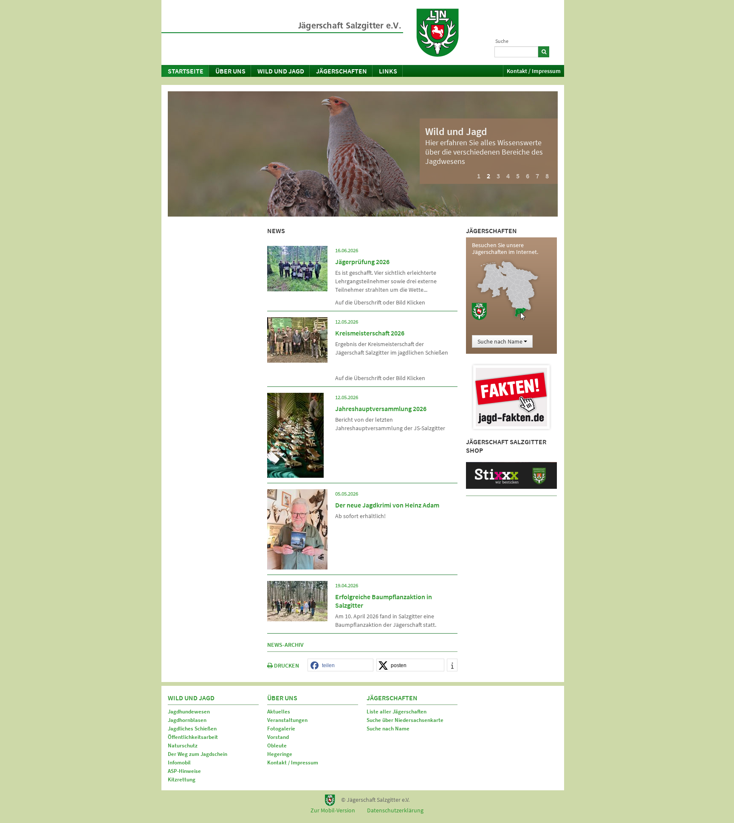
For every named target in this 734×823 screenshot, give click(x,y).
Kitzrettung (181, 779)
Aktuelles (278, 711)
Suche (501, 41)
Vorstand (278, 737)
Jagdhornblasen (187, 720)
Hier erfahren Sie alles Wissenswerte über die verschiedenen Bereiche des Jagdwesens (484, 152)
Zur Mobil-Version (333, 810)
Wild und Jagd (280, 71)
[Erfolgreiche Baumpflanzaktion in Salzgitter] (297, 600)
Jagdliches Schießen (192, 728)
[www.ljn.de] (437, 32)
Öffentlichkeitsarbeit (193, 737)
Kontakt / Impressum (534, 71)
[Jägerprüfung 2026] (297, 268)
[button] (340, 665)
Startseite (185, 71)
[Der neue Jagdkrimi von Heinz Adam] (297, 529)
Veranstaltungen (287, 720)
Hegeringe (279, 754)
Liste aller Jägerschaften (396, 711)
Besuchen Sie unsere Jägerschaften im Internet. (505, 248)
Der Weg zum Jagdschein (197, 754)
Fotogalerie (281, 728)
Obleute (277, 745)
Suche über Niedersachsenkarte (405, 720)
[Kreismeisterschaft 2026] (297, 339)
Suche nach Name (388, 728)
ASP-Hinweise (184, 771)
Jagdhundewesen (189, 711)
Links (388, 71)
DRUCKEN (286, 665)
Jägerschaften (341, 71)
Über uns (230, 71)
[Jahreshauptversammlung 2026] (295, 434)
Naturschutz (183, 745)
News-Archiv (285, 644)
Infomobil (179, 762)
